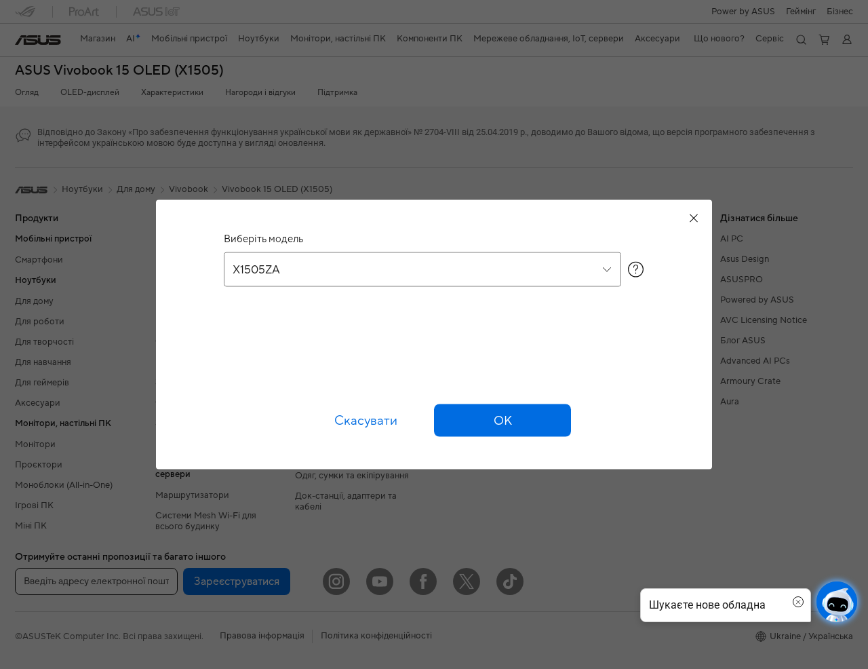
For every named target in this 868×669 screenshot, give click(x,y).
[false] (502, 420)
